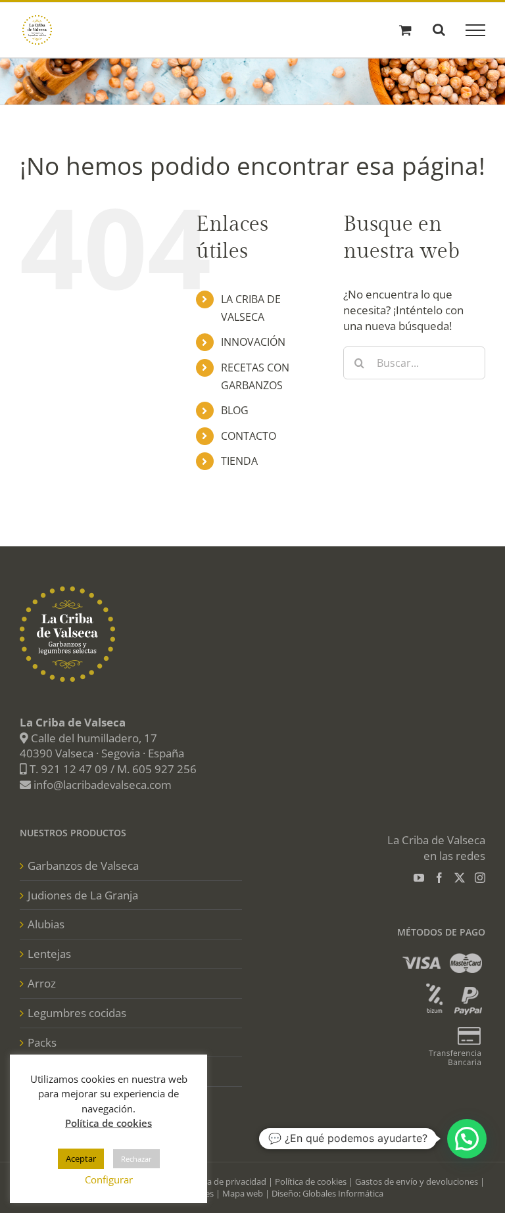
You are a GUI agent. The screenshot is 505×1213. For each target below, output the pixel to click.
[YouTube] (419, 877)
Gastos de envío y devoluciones (416, 1181)
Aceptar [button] (81, 1158)
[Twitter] (459, 877)
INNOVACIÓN (253, 342)
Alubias (46, 924)
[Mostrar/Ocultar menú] (475, 30)
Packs (42, 1042)
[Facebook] (439, 877)
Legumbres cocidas (77, 1012)
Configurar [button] (109, 1179)
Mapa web (242, 1193)
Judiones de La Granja (83, 895)
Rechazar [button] (136, 1159)
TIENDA (239, 461)
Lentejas (49, 953)
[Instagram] (480, 877)
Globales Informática (342, 1193)
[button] (467, 1138)
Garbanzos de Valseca (83, 865)
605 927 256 (164, 768)
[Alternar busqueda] (439, 29)
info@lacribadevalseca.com (103, 784)
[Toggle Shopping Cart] (405, 30)
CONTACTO (248, 436)
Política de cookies (311, 1181)
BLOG (235, 410)
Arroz (42, 983)
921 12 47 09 (74, 768)
